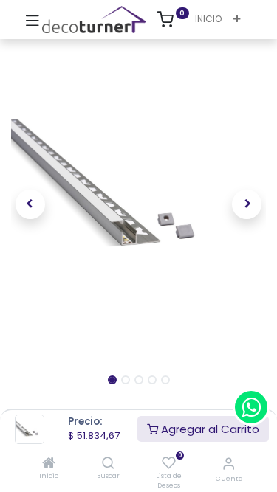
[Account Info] (229, 464)
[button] (237, 19)
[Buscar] (108, 463)
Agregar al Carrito (208, 429)
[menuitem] (208, 19)
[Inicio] (48, 463)
